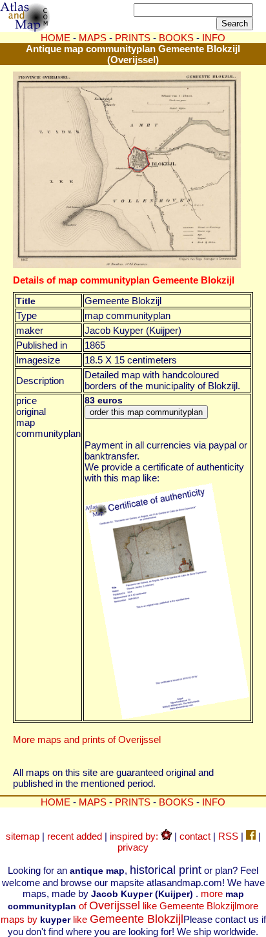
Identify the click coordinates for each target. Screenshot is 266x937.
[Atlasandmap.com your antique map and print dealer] (26, 28)
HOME (55, 37)
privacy (133, 847)
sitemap (22, 836)
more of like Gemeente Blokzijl (126, 899)
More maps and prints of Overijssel (87, 739)
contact (194, 836)
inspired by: (135, 836)
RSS (228, 836)
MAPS (93, 37)
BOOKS (176, 802)
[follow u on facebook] (251, 836)
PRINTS (132, 37)
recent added (74, 836)
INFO (213, 802)
